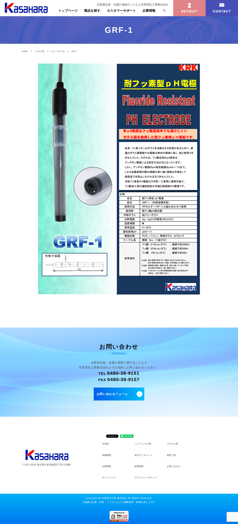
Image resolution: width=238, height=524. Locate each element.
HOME (25, 51)
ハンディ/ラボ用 (142, 443)
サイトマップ (109, 477)
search (164, 10)
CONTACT (222, 11)
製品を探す (92, 10)
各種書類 (106, 455)
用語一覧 (171, 455)
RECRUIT (189, 11)
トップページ (68, 10)
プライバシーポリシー (145, 477)
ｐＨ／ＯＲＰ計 (58, 51)
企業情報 (148, 10)
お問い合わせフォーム (112, 394)
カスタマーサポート (121, 10)
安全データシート (143, 455)
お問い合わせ (173, 466)
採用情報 (138, 466)
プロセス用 (39, 51)
